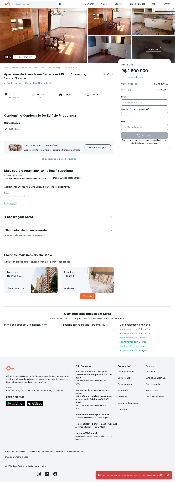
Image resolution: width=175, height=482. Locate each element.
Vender (118, 4)
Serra (42, 67)
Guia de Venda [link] (153, 384)
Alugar (104, 4)
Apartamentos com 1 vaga (132, 346)
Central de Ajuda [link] (126, 371)
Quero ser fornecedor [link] (128, 403)
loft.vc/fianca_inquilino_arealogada (93, 396)
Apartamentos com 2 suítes (132, 342)
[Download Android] (15, 404)
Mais (154, 4)
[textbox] (38, 4)
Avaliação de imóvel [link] (155, 396)
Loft (5, 67)
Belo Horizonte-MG (42, 83)
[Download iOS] (35, 404)
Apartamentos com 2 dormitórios (135, 329)
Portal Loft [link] (151, 371)
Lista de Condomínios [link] (156, 378)
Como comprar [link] (125, 384)
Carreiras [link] (122, 396)
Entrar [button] (167, 3)
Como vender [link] (124, 378)
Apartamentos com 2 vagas (132, 350)
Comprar (89, 4)
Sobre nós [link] (123, 390)
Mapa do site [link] (152, 390)
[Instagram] (39, 474)
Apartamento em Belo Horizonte (23, 67)
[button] (59, 217)
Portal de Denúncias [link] (15, 451)
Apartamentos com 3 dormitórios (135, 333)
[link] (67, 178)
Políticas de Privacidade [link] (40, 451)
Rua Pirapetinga (54, 67)
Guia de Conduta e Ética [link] (16, 457)
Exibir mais (9, 203)
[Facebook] (55, 474)
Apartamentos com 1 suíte (132, 337)
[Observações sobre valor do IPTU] (129, 90)
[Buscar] (60, 4)
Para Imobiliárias (137, 4)
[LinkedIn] (47, 474)
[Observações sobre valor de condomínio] (136, 84)
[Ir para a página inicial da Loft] (8, 4)
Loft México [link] (123, 409)
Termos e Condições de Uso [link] (69, 451)
